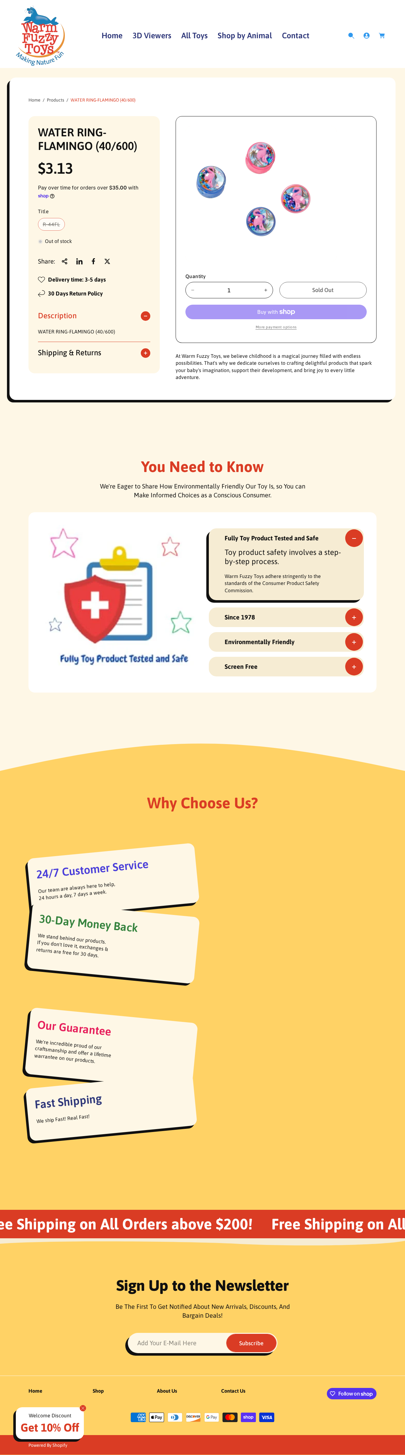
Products (55, 100)
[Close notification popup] (83, 1408)
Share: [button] (46, 261)
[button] (351, 36)
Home (34, 100)
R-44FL (53, 226)
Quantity (195, 276)
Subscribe (251, 1343)
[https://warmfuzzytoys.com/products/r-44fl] (79, 261)
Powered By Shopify (47, 1445)
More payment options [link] (276, 327)
